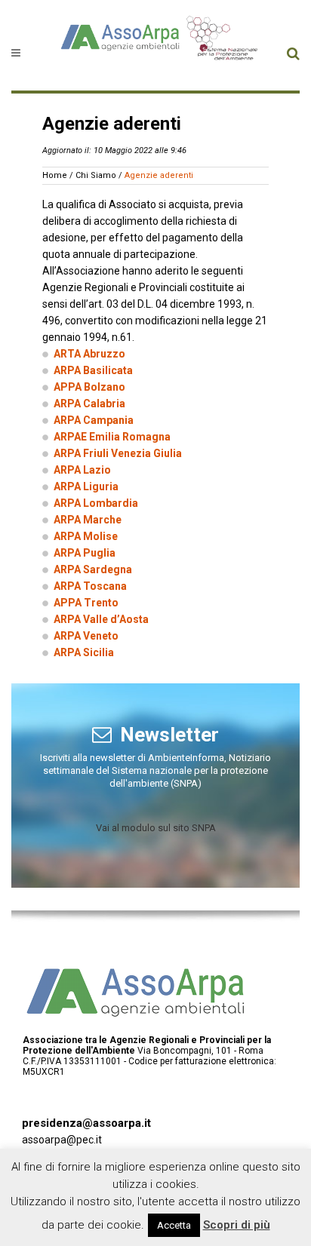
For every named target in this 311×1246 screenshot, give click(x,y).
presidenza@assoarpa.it (86, 1123)
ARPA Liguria (86, 486)
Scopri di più (236, 1225)
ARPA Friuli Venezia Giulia (118, 453)
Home (54, 175)
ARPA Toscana (90, 586)
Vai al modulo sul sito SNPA (156, 827)
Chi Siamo (95, 175)
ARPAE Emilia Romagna (112, 437)
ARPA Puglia (84, 553)
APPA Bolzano (89, 387)
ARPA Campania (94, 420)
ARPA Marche (88, 520)
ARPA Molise (86, 536)
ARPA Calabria (89, 403)
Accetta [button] (174, 1225)
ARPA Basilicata (93, 370)
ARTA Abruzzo (89, 354)
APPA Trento (86, 603)
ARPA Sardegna (93, 569)
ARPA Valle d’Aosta (101, 619)
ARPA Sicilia (84, 652)
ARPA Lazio (82, 470)
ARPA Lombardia (96, 503)
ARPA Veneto (86, 636)
